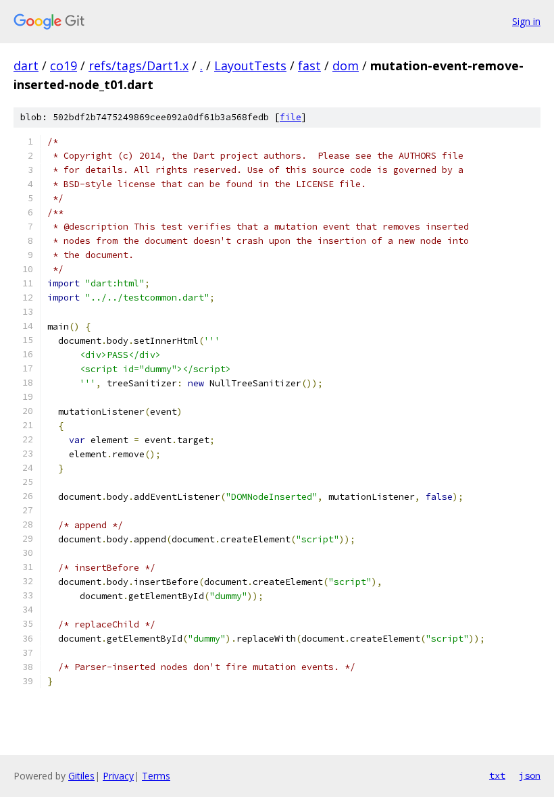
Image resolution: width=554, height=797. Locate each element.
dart (26, 65)
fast (309, 65)
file (290, 117)
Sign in (526, 21)
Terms (156, 775)
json (529, 775)
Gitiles (81, 775)
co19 (63, 65)
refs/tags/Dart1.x (138, 65)
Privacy (118, 775)
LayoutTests (250, 65)
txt (497, 775)
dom (345, 65)
